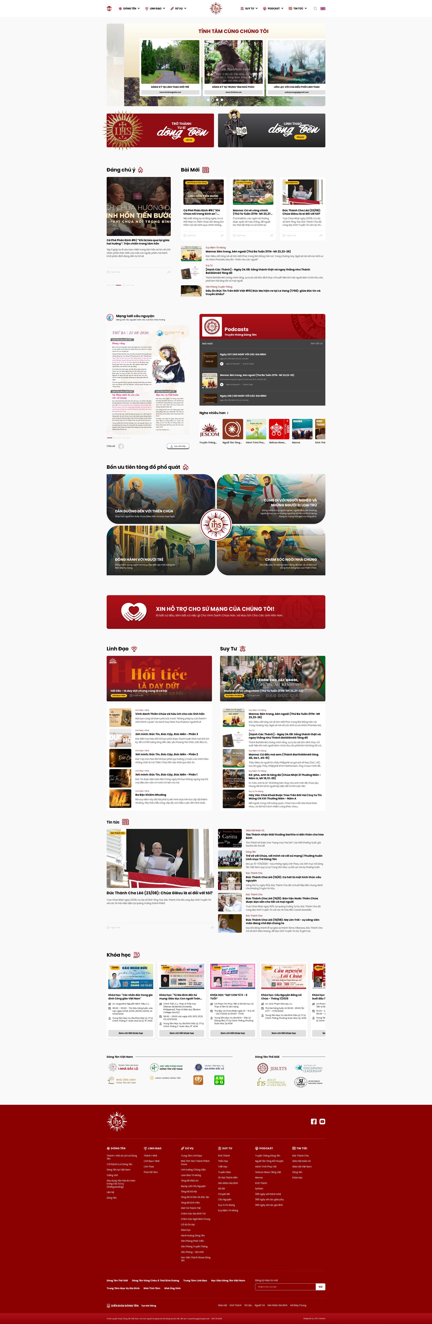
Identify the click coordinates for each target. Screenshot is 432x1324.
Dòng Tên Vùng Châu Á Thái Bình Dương (155, 1280)
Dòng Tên (112, 1197)
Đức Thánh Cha (300, 1155)
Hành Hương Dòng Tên (193, 1235)
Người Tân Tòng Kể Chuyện (269, 1161)
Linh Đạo (118, 648)
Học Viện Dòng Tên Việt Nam (228, 1280)
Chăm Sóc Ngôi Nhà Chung (195, 1219)
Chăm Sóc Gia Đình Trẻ (193, 1213)
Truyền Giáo (224, 1172)
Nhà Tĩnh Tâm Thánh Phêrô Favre (195, 1163)
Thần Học (223, 1161)
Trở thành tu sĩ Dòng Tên (119, 1164)
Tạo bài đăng (148, 1305)
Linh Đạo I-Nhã (151, 1161)
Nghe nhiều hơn (212, 413)
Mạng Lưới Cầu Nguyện (193, 1186)
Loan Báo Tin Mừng (191, 1175)
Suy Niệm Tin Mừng (228, 1210)
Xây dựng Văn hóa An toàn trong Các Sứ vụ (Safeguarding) (121, 1183)
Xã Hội (221, 1188)
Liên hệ (189, 140)
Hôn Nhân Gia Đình (228, 1183)
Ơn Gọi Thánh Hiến (228, 1177)
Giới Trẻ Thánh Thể (190, 1208)
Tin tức (113, 822)
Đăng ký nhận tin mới (266, 1280)
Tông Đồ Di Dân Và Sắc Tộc (195, 1197)
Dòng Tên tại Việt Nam (118, 1169)
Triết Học (222, 1166)
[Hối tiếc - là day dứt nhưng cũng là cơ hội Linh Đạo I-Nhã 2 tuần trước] (159, 681)
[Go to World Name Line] (272, 1068)
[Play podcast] (221, 364)
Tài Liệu (248, 1305)
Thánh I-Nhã (150, 1155)
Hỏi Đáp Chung (298, 1305)
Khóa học (119, 955)
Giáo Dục (186, 1229)
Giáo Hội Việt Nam (302, 1166)
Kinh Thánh (224, 1155)
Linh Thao (149, 1166)
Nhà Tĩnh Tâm (152, 1288)
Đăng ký (300, 137)
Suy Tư (228, 648)
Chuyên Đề (224, 1194)
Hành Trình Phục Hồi (265, 1166)
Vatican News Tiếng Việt (268, 1172)
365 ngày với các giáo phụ (269, 1199)
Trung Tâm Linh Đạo (191, 1155)
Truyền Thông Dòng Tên (267, 1155)
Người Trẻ (260, 1305)
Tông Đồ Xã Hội (189, 1191)
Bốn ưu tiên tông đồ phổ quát (143, 467)
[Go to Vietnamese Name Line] (123, 1067)
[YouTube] (322, 1121)
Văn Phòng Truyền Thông (194, 1246)
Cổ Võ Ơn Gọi (188, 1224)
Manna (259, 1177)
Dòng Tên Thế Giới (117, 1280)
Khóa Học (297, 1177)
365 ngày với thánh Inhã (268, 1194)
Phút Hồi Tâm (151, 1172)
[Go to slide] (208, 100)
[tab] (109, 285)
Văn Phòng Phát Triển (192, 1240)
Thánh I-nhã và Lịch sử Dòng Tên (122, 1157)
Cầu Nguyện (224, 1199)
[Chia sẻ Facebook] (121, 446)
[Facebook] (314, 1121)
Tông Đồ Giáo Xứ (189, 1180)
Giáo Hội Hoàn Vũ (301, 1161)
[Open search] (314, 8)
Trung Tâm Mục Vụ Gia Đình (123, 1288)
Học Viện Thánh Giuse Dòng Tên (195, 1259)
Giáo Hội (222, 1305)
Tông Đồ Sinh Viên (190, 1202)
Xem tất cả (317, 343)
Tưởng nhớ (112, 1175)
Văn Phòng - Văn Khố (192, 1252)
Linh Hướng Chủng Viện (193, 1169)
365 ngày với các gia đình (269, 1205)
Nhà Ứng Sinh (172, 1288)
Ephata (259, 1188)
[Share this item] (169, 272)
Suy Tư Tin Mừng (226, 1205)
